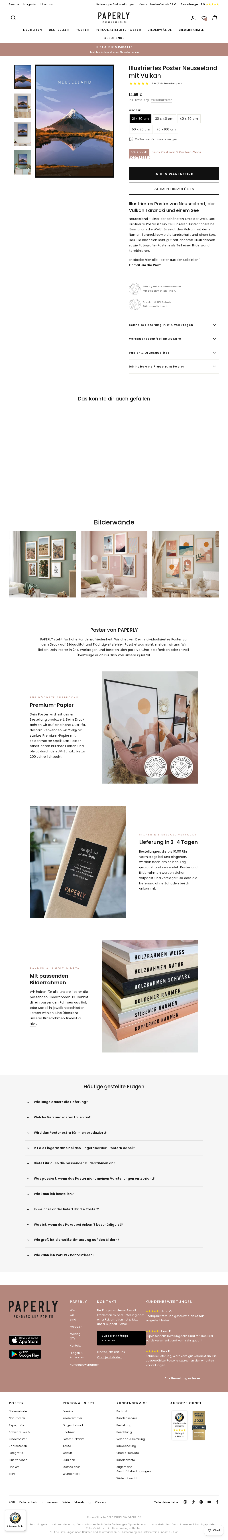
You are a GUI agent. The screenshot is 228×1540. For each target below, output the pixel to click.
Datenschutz (28, 1502)
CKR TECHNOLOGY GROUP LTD (124, 1517)
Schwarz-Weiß (19, 1432)
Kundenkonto (125, 1460)
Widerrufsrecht (126, 1478)
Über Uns (47, 4)
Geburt (67, 1453)
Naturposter (17, 1418)
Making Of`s (75, 1336)
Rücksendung (126, 1446)
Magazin (29, 4)
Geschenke (114, 38)
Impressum (50, 1502)
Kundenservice (127, 1418)
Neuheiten (32, 30)
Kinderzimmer (72, 1418)
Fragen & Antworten (77, 1355)
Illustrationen (18, 1460)
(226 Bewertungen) (166, 83)
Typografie (16, 1425)
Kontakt (75, 1345)
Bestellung (124, 1425)
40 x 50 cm (189, 118)
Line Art (14, 1467)
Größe (135, 110)
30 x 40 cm (164, 118)
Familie (68, 1411)
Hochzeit (69, 1432)
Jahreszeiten (18, 1446)
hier (33, 1023)
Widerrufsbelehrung (77, 1502)
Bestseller (59, 30)
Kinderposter (17, 1439)
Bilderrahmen (192, 30)
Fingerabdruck (73, 1425)
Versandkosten (161, 100)
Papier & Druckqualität (149, 353)
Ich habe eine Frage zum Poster (157, 366)
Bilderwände (160, 30)
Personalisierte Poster (118, 30)
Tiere (12, 1474)
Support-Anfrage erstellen (115, 1338)
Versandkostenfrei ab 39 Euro (155, 339)
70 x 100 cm (166, 129)
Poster (82, 30)
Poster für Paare (74, 1439)
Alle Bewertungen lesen (182, 1378)
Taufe (67, 1446)
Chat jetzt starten (109, 1357)
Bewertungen (193, 4)
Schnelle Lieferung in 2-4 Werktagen (161, 325)
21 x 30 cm (140, 118)
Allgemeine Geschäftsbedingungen (133, 1469)
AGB (12, 1502)
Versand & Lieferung (130, 1439)
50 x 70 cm (141, 129)
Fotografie (16, 1453)
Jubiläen (69, 1460)
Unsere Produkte (127, 1453)
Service (14, 4)
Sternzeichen (72, 1467)
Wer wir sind (73, 1314)
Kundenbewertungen (85, 1365)
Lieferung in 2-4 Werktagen (115, 4)
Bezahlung (124, 1432)
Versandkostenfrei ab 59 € (158, 4)
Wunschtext (71, 1474)
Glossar (100, 1502)
